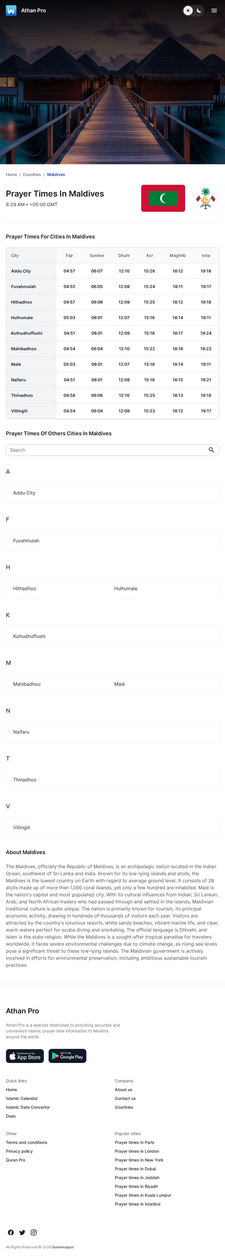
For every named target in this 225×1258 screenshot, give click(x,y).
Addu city (21, 270)
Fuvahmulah (23, 286)
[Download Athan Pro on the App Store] (25, 1056)
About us (123, 1089)
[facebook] (11, 1232)
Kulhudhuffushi (26, 333)
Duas (11, 1115)
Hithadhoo (21, 301)
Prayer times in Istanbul (137, 1203)
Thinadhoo (22, 395)
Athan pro (33, 10)
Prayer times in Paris (134, 1142)
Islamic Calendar (22, 1098)
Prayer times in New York (139, 1159)
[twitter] (22, 1232)
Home (11, 174)
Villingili (19, 410)
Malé (16, 364)
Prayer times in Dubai (135, 1168)
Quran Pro (15, 1159)
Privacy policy (19, 1151)
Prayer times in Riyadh (136, 1186)
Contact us (125, 1098)
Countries (32, 174)
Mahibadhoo (24, 348)
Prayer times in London (137, 1151)
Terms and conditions (26, 1142)
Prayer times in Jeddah (137, 1177)
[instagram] (34, 1232)
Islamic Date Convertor (28, 1107)
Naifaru (18, 379)
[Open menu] (214, 11)
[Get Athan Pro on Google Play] (67, 1056)
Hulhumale (22, 317)
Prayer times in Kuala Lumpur (143, 1195)
